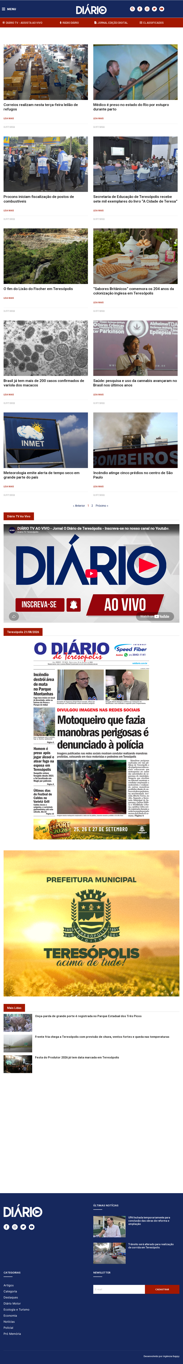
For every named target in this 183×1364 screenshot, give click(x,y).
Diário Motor (12, 1303)
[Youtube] (161, 8)
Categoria (10, 1291)
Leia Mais (9, 118)
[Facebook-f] (139, 8)
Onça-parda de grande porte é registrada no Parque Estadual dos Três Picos (88, 1016)
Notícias (9, 1321)
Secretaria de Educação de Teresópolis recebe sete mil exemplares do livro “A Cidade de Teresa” (135, 199)
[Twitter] (154, 8)
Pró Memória (12, 1333)
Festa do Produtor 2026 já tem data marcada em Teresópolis (77, 1057)
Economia (10, 1315)
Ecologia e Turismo (16, 1309)
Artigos (9, 1285)
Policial (8, 1327)
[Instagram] (147, 8)
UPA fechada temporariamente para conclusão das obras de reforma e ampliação (149, 1220)
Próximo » (102, 505)
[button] (132, 8)
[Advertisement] (91, 1099)
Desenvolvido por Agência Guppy (161, 1356)
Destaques (11, 1297)
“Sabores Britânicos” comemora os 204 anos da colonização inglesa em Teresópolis (133, 291)
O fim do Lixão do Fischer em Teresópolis (38, 289)
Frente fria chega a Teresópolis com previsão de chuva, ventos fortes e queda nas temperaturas (102, 1036)
